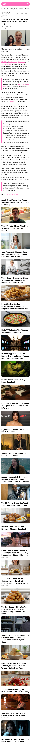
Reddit (9, 194)
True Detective (6, 64)
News (3, 9)
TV (7, 9)
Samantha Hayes (10, 28)
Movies (27, 9)
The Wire (4, 62)
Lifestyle (12, 9)
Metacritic (15, 194)
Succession (21, 62)
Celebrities (19, 9)
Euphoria (11, 101)
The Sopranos (12, 62)
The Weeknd (22, 84)
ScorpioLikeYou (5, 12)
